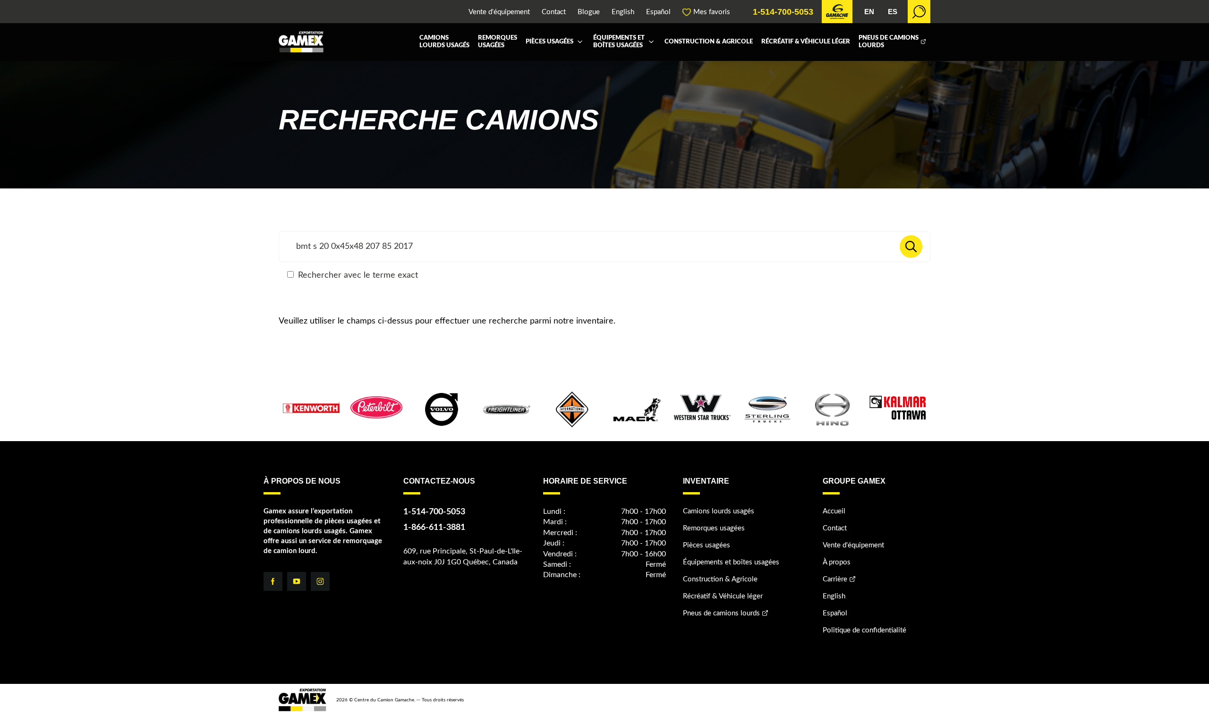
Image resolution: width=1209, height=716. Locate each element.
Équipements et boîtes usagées (619, 42)
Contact (554, 12)
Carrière (835, 579)
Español (658, 12)
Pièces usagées (549, 42)
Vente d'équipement (499, 12)
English (623, 12)
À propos (837, 562)
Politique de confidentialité (864, 630)
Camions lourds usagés (444, 42)
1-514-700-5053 (783, 12)
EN (869, 12)
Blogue (589, 12)
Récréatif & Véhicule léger (805, 42)
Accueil (834, 511)
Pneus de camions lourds (889, 42)
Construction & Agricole (708, 42)
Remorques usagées (497, 42)
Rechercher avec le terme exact (357, 275)
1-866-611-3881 (434, 527)
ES (892, 12)
